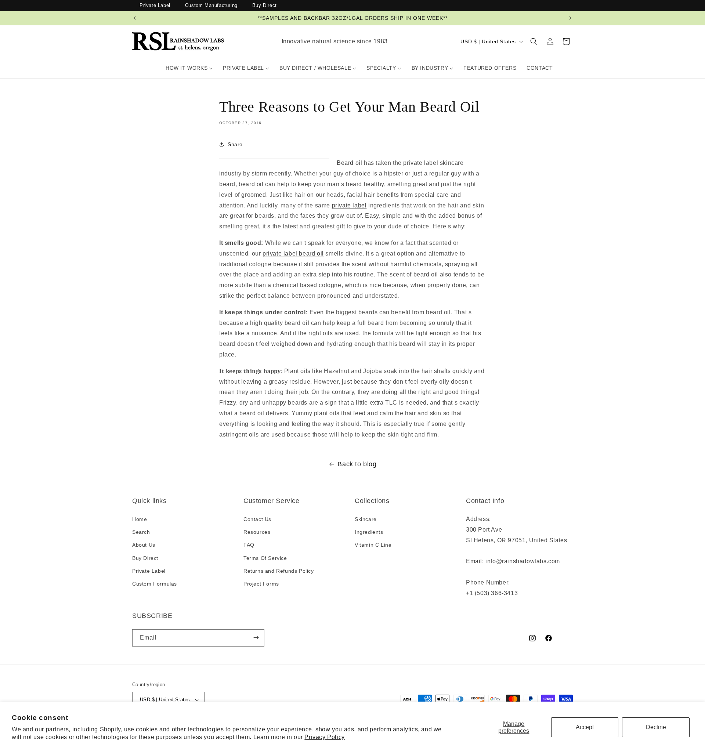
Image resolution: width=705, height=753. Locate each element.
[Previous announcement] (135, 18)
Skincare (366, 519)
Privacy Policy (324, 737)
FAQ (248, 545)
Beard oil (349, 163)
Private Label (155, 5)
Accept (585, 727)
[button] (534, 41)
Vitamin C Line (373, 545)
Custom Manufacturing (211, 5)
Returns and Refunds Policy (278, 571)
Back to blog (356, 464)
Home (139, 519)
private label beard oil (293, 253)
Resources (256, 532)
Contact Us (257, 519)
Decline (656, 727)
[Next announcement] (570, 18)
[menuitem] (189, 68)
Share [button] (235, 144)
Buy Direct (264, 5)
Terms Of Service (265, 558)
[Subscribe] (256, 637)
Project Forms (261, 584)
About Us (143, 545)
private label (349, 205)
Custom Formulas (154, 584)
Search (141, 532)
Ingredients (369, 532)
